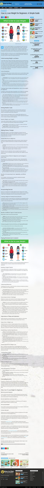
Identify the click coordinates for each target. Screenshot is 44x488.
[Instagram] (40, 0)
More (21, 7)
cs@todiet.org (5, 477)
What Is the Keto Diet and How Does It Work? (5, 467)
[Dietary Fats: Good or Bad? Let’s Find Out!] (32, 24)
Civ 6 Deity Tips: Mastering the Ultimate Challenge (23, 454)
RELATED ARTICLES (4, 458)
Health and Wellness (32, 476)
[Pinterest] (6, 17)
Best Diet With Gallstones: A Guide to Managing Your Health (36, 49)
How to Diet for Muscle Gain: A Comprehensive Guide (24, 467)
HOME (2, 7)
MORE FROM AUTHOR (12, 458)
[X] (41, 0)
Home (1, 9)
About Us (26, 487)
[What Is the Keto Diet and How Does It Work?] (5, 463)
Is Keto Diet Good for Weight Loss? (14, 467)
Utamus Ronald (34, 57)
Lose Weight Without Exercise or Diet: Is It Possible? (36, 55)
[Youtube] (43, 0)
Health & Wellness (37, 56)
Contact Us (30, 487)
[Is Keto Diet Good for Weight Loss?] (14, 463)
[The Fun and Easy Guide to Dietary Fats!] (32, 20)
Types (6, 7)
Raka (34, 51)
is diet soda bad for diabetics (12, 430)
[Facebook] (39, 0)
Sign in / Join (1, 0)
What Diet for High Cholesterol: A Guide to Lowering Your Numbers (36, 43)
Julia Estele (34, 63)
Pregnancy (16, 7)
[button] (42, 8)
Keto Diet (2, 465)
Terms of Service (39, 487)
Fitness (21, 465)
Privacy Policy (34, 487)
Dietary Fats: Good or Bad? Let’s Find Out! (38, 24)
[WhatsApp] (8, 17)
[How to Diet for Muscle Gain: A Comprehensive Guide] (24, 463)
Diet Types (36, 67)
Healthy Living (32, 478)
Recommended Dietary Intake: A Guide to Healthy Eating (7, 454)
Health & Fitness (5, 9)
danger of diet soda (9, 421)
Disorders (10, 7)
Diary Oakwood (34, 45)
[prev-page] (27, 458)
